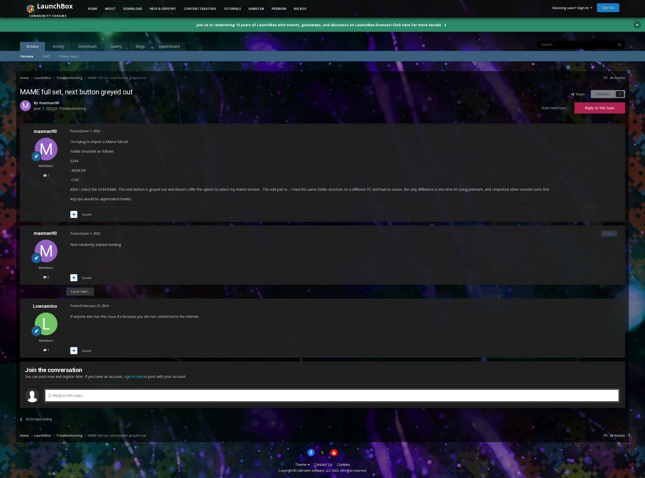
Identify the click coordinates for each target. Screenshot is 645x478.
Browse (32, 46)
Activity (58, 46)
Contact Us (323, 464)
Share (579, 94)
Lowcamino (45, 306)
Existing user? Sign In (571, 8)
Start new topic (553, 107)
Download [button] (132, 9)
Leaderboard (169, 46)
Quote (86, 214)
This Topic (600, 44)
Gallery (116, 46)
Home (92, 9)
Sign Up (608, 7)
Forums (27, 56)
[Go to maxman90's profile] (46, 149)
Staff (46, 56)
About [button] (110, 9)
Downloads (87, 46)
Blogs (140, 46)
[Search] (619, 45)
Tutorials (232, 9)
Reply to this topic (600, 107)
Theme (301, 464)
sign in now (133, 376)
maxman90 (45, 131)
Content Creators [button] (200, 9)
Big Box (300, 9)
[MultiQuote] (73, 214)
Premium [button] (279, 9)
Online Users (69, 56)
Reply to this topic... (68, 395)
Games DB (256, 9)
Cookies (343, 464)
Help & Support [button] (163, 9)
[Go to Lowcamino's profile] (46, 324)
